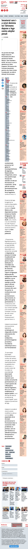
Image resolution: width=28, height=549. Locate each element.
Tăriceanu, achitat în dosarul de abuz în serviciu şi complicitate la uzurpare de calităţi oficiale (9, 121)
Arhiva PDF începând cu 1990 (4, 2)
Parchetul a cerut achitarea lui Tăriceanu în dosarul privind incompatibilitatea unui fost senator (10, 137)
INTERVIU (11, 16)
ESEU (22, 16)
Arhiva (16, 1)
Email (3, 467)
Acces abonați (4, 7)
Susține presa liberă (23, 24)
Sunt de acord (14, 546)
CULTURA (17, 16)
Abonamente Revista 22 (4, 6)
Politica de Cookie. (14, 544)
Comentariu (4, 471)
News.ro (13, 194)
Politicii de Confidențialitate (19, 537)
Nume (3, 463)
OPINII (6, 16)
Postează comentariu (8, 478)
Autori (20, 1)
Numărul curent (11, 2)
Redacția (25, 1)
